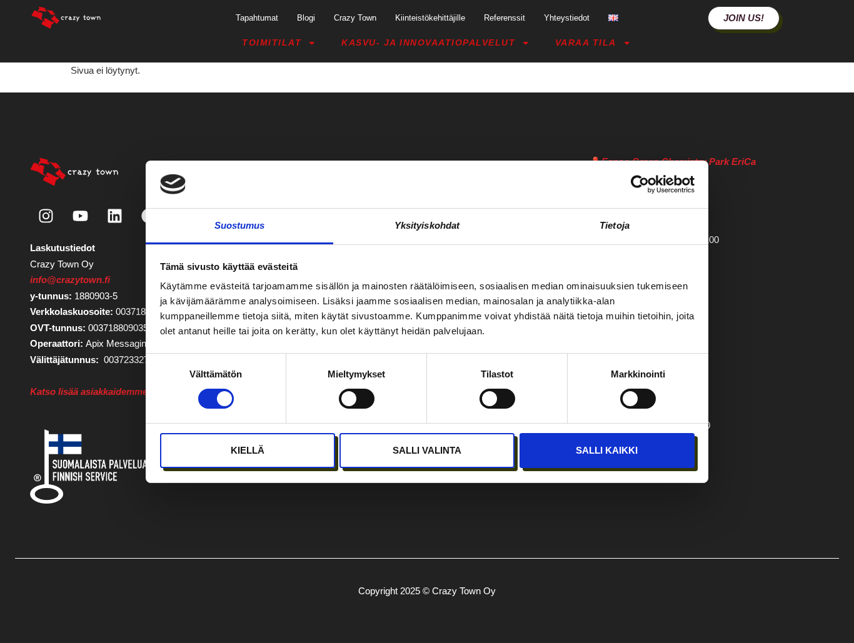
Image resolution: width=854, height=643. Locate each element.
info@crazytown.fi (70, 279)
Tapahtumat (257, 17)
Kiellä (247, 450)
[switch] (356, 399)
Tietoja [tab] (615, 225)
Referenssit (504, 17)
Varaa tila (585, 42)
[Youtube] (80, 215)
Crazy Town (355, 17)
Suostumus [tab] (239, 225)
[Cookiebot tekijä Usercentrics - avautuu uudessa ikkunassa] (640, 184)
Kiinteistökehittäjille (430, 17)
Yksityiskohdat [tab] (427, 225)
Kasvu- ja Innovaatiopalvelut (428, 42)
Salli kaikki (607, 450)
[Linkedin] (114, 215)
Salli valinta (427, 450)
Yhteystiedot (567, 17)
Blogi (306, 17)
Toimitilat (271, 42)
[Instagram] (45, 215)
